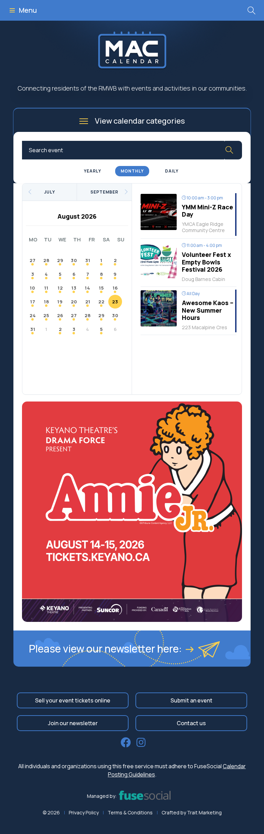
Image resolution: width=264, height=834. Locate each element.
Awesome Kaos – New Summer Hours (207, 310)
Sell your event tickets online (72, 700)
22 (101, 302)
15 (101, 288)
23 (115, 302)
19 (60, 302)
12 (60, 288)
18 (46, 302)
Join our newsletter (73, 723)
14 (87, 288)
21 (87, 302)
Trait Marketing (204, 812)
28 (46, 260)
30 (74, 260)
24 (33, 315)
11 (46, 288)
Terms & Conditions (130, 812)
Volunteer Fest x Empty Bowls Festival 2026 (206, 261)
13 (74, 288)
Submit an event (191, 700)
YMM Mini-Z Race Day (207, 211)
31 (87, 260)
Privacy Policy (84, 812)
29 (60, 260)
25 (46, 315)
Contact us (191, 723)
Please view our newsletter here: (105, 649)
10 (32, 288)
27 (33, 260)
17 (32, 302)
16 (115, 288)
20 (74, 302)
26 (60, 315)
